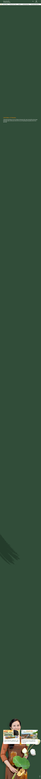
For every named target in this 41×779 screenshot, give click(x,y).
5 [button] (19, 745)
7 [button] (21, 745)
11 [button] (25, 745)
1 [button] (15, 745)
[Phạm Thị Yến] (6, 2)
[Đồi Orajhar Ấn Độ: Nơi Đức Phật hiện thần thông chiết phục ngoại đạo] (11, 734)
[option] (11, 737)
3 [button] (17, 745)
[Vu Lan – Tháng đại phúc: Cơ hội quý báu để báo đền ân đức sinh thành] (29, 734)
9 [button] (23, 745)
